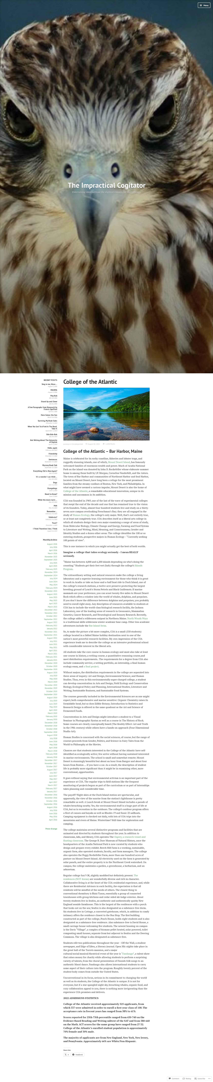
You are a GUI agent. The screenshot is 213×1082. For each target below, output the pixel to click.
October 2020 (51, 666)
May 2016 (53, 816)
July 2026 (53, 547)
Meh (55, 505)
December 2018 (51, 722)
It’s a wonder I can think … (46, 477)
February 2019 (51, 716)
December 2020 (51, 663)
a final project (91, 666)
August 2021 (52, 638)
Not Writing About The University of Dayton (43, 441)
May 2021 (53, 647)
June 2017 (53, 776)
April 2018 (53, 748)
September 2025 (50, 559)
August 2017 (52, 769)
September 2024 (50, 575)
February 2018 (51, 754)
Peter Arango (51, 828)
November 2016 (51, 798)
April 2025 (53, 566)
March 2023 (52, 607)
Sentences (53, 459)
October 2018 (51, 729)
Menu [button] (205, 5)
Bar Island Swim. (98, 625)
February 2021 (51, 657)
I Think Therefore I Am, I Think (45, 529)
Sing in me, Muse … (49, 384)
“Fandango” (127, 953)
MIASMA (54, 390)
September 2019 (50, 694)
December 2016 (51, 795)
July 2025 (53, 563)
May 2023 (53, 600)
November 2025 (51, 556)
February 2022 (51, 625)
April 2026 (53, 550)
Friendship (53, 454)
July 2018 (53, 738)
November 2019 (51, 688)
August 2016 (52, 807)
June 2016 (53, 813)
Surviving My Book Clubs (47, 421)
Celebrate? (53, 517)
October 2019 (51, 691)
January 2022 (52, 628)
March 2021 (52, 654)
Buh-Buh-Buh (51, 434)
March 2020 (52, 682)
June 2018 (53, 741)
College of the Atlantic (75, 491)
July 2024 (53, 578)
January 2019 (52, 719)
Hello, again (52, 448)
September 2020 (50, 669)
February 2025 (51, 569)
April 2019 (53, 710)
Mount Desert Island (119, 462)
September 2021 (50, 635)
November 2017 (51, 763)
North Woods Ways (137, 618)
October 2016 (51, 801)
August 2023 (52, 594)
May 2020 (53, 679)
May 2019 (53, 707)
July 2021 (53, 641)
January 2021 (52, 660)
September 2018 (50, 732)
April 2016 (53, 820)
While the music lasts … (47, 500)
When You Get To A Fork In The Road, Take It (42, 427)
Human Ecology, (81, 515)
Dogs (55, 482)
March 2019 (52, 713)
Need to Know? (51, 494)
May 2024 (53, 585)
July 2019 (53, 700)
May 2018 (53, 744)
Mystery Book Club (49, 465)
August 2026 (52, 544)
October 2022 (51, 616)
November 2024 (51, 572)
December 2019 (51, 685)
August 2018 (52, 735)
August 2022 (52, 622)
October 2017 (51, 766)
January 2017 (52, 791)
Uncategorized (77, 444)
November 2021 (51, 632)
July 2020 (53, 675)
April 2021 (53, 650)
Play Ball (53, 396)
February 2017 (51, 788)
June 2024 (53, 581)
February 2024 (51, 588)
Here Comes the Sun (49, 415)
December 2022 (51, 610)
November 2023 (51, 591)
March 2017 (52, 785)
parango (66, 444)
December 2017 (51, 760)
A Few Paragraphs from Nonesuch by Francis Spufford (42, 408)
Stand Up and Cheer (49, 401)
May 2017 (53, 779)
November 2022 (51, 613)
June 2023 (53, 597)
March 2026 (52, 553)
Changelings (52, 488)
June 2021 (53, 644)
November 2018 (51, 726)
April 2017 (53, 782)
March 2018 (52, 751)
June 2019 (53, 704)
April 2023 (53, 603)
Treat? (54, 523)
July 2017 (53, 773)
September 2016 (50, 804)
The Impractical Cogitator (106, 185)
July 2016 (53, 810)
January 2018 (52, 757)
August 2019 (52, 697)
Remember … (52, 511)
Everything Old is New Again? (45, 471)
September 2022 (50, 619)
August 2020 (52, 672)
